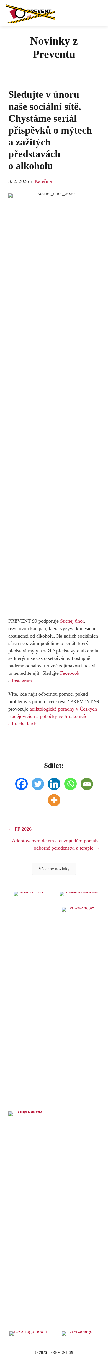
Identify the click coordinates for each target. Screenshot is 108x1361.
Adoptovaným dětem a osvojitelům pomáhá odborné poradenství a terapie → (56, 844)
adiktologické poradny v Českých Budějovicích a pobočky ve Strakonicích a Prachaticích (52, 716)
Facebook (69, 673)
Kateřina (43, 181)
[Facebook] (21, 783)
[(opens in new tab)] (80, 1113)
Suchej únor (72, 621)
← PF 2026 (20, 829)
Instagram (22, 680)
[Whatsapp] (70, 783)
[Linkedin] (54, 783)
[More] (54, 800)
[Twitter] (37, 783)
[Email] (86, 783)
